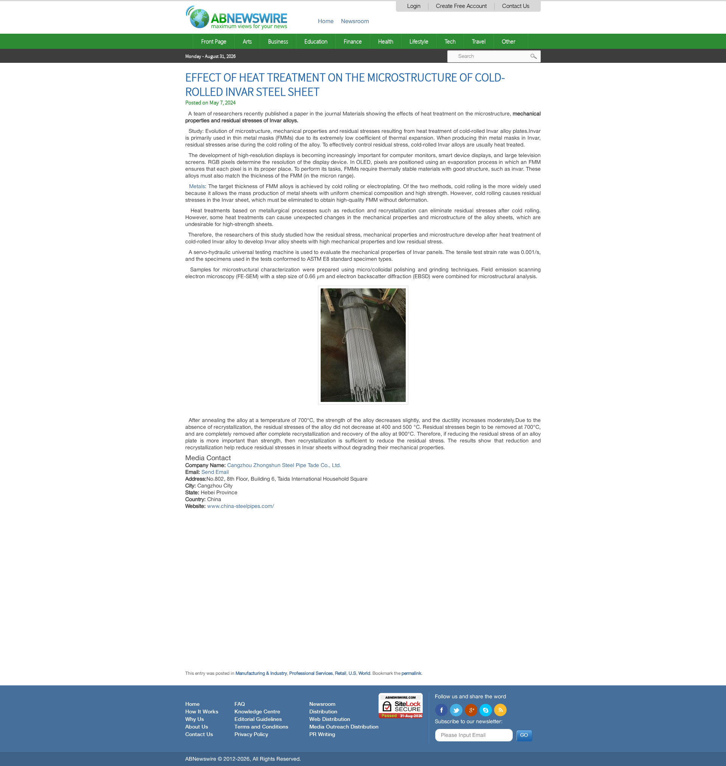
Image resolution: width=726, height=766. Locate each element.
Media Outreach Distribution (344, 727)
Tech (450, 41)
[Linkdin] (470, 711)
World (364, 673)
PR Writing (322, 734)
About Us (196, 727)
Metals (197, 186)
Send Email (215, 472)
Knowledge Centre (257, 712)
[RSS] (500, 711)
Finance (353, 41)
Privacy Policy (251, 734)
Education (315, 41)
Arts (247, 41)
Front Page (213, 41)
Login (413, 6)
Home (326, 21)
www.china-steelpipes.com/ (240, 506)
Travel (479, 41)
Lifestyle (419, 41)
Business (278, 41)
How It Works (201, 712)
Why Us (194, 719)
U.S (352, 673)
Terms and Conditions (261, 727)
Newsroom (355, 21)
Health (385, 41)
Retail (340, 673)
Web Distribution (329, 719)
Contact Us (515, 6)
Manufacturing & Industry (261, 673)
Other (508, 41)
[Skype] (485, 711)
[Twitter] (456, 711)
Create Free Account (461, 6)
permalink (411, 673)
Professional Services (311, 673)
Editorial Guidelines (258, 719)
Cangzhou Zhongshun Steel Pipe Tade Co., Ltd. (284, 465)
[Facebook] (441, 711)
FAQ (239, 704)
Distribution (323, 712)
